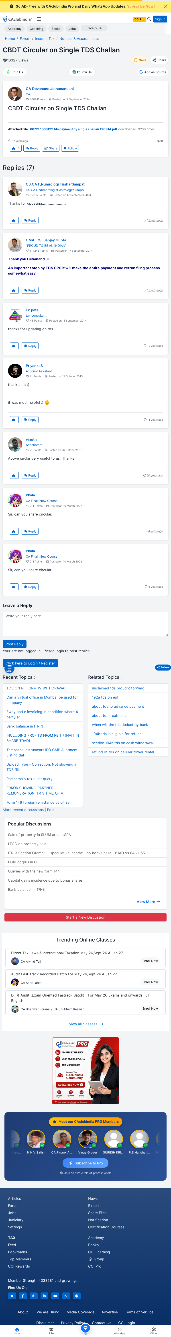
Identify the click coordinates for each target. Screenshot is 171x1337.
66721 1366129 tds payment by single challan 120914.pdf (73, 129)
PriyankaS (34, 365)
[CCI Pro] (85, 1070)
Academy (15, 29)
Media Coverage (80, 1312)
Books (56, 29)
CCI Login (126, 1323)
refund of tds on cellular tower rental (123, 752)
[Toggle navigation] (39, 19)
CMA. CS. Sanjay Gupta (46, 240)
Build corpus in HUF (24, 862)
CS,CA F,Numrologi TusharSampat (55, 184)
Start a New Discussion (85, 917)
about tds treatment (109, 715)
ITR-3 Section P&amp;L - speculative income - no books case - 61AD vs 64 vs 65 (76, 853)
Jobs (72, 29)
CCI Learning (99, 1252)
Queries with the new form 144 (34, 871)
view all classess (83, 1024)
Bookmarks (17, 1252)
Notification (98, 1220)
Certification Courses (106, 1227)
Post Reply (15, 644)
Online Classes (85, 940)
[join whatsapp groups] (66, 1295)
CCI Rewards (19, 1266)
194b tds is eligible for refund (117, 734)
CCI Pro (94, 1266)
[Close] (165, 6)
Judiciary (15, 1220)
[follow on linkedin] (45, 1295)
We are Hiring (48, 1312)
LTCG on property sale (27, 844)
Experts (94, 1205)
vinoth (31, 439)
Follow (72, 148)
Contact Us (101, 1323)
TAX (11, 1237)
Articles (14, 1198)
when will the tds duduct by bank (120, 724)
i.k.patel (32, 310)
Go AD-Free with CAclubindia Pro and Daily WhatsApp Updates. (85, 6)
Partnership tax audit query (29, 779)
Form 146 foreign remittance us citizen (38, 802)
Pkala (30, 495)
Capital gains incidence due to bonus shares (45, 880)
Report (159, 141)
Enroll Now (150, 961)
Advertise (110, 1312)
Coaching (36, 29)
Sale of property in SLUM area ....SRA (39, 834)
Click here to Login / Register (30, 663)
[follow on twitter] (12, 1295)
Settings (15, 1227)
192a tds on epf (105, 697)
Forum (13, 1205)
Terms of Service (139, 1312)
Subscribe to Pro (89, 1163)
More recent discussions (23, 809)
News (93, 1198)
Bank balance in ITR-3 (24, 726)
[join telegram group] (77, 1295)
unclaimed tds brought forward (118, 688)
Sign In (160, 19)
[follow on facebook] (23, 1295)
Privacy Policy (73, 1323)
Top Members (19, 1259)
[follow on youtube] (55, 1295)
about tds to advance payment (118, 706)
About (23, 1312)
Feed (12, 1245)
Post (51, 809)
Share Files (97, 1213)
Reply (33, 148)
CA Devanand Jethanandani (50, 88)
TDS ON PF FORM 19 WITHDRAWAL (36, 688)
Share (52, 148)
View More (146, 901)
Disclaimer (45, 1323)
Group (98, 1259)
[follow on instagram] (34, 1295)
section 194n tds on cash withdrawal (123, 743)
